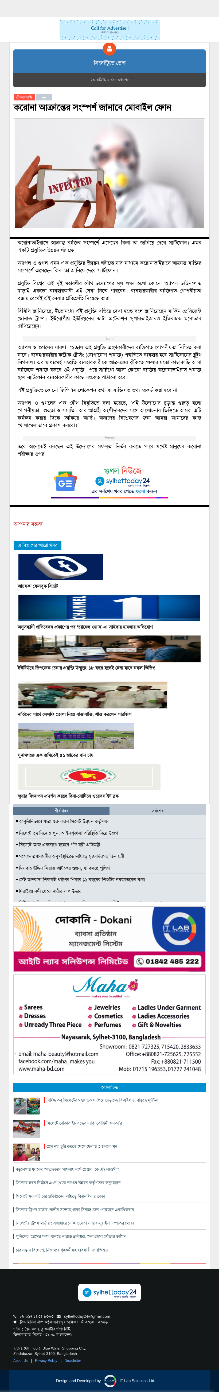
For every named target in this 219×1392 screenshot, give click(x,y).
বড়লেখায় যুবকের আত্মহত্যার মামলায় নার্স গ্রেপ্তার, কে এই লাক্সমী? (67, 1169)
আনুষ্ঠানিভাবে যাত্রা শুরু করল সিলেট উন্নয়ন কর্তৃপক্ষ (63, 821)
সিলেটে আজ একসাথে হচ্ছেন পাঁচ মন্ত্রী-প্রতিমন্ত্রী (59, 844)
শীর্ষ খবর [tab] (61, 811)
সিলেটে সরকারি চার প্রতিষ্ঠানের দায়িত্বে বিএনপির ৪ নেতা (60, 1196)
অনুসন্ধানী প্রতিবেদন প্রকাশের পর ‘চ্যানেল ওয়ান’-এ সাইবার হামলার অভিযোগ (85, 627)
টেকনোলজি (24, 97)
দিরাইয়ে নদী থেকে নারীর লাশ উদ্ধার (49, 891)
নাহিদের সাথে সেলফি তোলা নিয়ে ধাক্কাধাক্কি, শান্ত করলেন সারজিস (75, 714)
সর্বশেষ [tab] (157, 811)
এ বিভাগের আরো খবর (37, 545)
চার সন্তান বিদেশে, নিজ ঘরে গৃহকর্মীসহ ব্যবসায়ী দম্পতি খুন (62, 1250)
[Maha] (109, 1024)
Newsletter (73, 1361)
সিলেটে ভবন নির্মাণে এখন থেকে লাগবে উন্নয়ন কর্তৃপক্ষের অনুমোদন (68, 1183)
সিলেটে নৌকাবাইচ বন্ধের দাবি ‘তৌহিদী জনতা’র (84, 1123)
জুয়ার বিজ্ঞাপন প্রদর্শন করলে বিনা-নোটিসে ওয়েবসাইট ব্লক (68, 796)
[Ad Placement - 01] (110, 29)
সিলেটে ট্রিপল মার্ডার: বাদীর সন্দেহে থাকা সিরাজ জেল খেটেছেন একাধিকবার (75, 1209)
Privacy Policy (46, 1361)
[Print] (44, 97)
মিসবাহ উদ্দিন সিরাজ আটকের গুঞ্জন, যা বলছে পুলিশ (64, 868)
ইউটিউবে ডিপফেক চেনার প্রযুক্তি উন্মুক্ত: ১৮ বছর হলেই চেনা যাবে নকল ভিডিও (86, 668)
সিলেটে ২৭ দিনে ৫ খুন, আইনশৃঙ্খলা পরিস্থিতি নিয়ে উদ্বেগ (68, 833)
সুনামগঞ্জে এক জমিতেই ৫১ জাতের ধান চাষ (55, 755)
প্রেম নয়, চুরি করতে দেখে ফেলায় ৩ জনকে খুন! (82, 1146)
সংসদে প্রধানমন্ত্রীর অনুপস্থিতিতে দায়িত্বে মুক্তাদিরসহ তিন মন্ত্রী (71, 856)
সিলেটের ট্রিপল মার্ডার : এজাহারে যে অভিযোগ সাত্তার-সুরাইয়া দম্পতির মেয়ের (75, 1223)
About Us (21, 1361)
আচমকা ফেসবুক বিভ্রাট (38, 586)
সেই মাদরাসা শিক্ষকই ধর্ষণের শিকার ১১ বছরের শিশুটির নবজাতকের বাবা (81, 879)
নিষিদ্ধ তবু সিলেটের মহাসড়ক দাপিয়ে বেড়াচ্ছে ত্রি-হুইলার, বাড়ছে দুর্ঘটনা (102, 1100)
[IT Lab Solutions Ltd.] (109, 939)
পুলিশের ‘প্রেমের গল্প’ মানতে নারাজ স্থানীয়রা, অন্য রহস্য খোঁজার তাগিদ (71, 1236)
